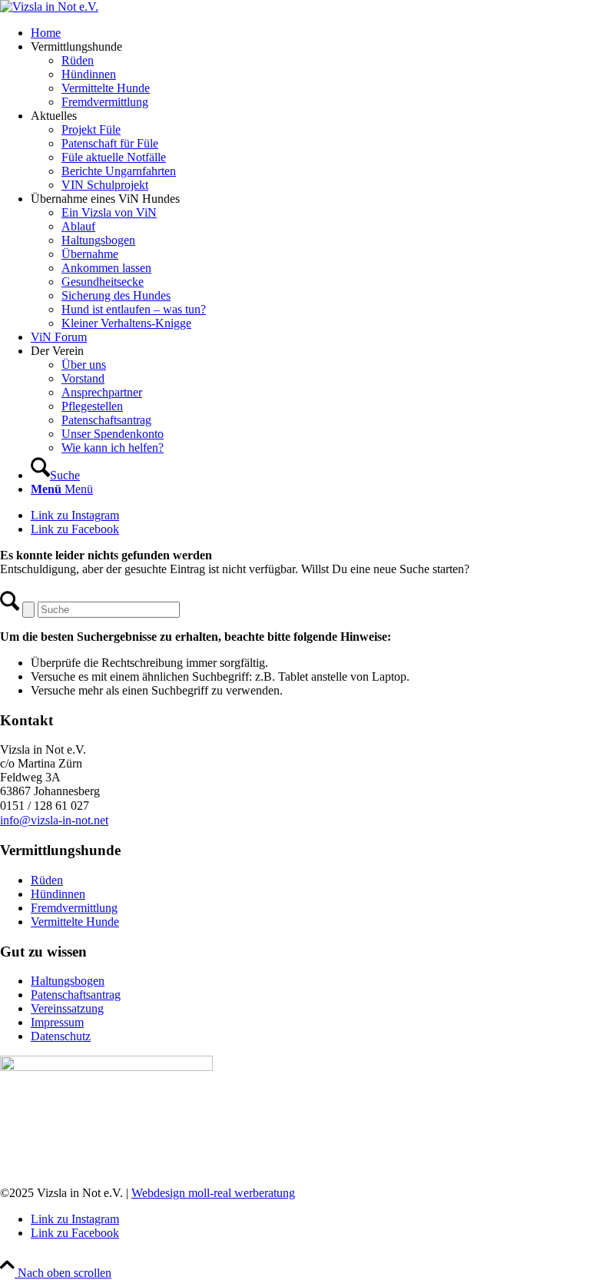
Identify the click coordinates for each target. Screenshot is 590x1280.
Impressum (57, 1022)
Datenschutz (61, 1036)
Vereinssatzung (67, 1008)
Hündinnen (58, 893)
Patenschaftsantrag (76, 994)
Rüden (47, 880)
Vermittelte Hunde (75, 921)
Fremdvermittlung (74, 907)
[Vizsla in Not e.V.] (49, 6)
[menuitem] (310, 33)
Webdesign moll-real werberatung (213, 1192)
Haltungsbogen (67, 980)
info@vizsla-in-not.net (54, 820)
